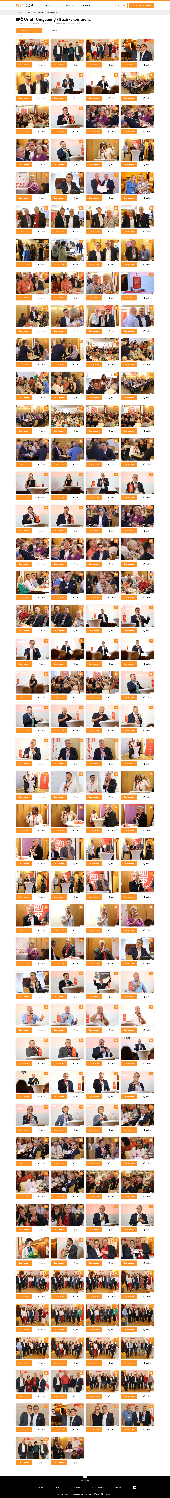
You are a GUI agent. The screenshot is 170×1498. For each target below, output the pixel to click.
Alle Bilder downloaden (28, 30)
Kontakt (118, 1487)
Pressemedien (98, 1487)
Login (123, 5)
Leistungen (85, 5)
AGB (57, 1487)
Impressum (75, 1487)
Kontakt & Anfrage (143, 5)
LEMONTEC (108, 1494)
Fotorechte (69, 5)
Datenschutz (39, 1487)
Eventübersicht (51, 5)
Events (20, 12)
